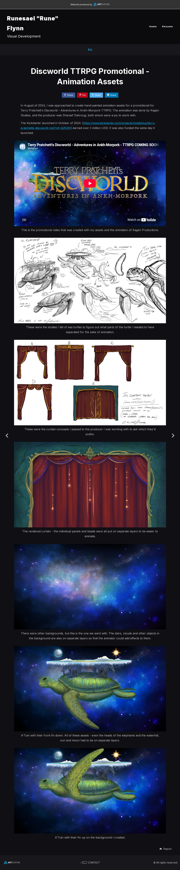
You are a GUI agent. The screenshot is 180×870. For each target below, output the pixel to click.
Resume (167, 26)
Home (153, 26)
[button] (165, 848)
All (90, 49)
